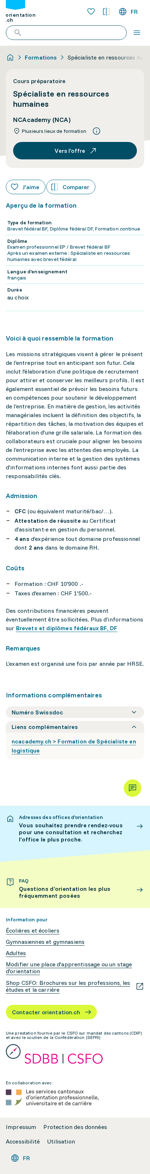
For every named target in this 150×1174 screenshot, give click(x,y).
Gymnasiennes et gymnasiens (45, 941)
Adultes (16, 953)
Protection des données (75, 1127)
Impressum (21, 1127)
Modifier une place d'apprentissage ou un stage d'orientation (69, 968)
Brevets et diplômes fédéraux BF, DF (67, 628)
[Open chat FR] (132, 788)
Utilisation (61, 1141)
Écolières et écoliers (32, 930)
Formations (41, 57)
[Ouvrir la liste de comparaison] (106, 11)
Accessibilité (23, 1141)
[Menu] (137, 32)
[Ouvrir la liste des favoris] (91, 11)
